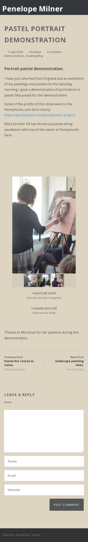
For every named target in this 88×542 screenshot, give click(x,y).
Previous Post (19, 361)
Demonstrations (14, 56)
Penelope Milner (32, 9)
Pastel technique (14, 369)
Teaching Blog (34, 56)
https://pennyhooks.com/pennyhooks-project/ (40, 115)
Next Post (69, 361)
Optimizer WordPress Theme (21, 535)
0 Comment (54, 52)
